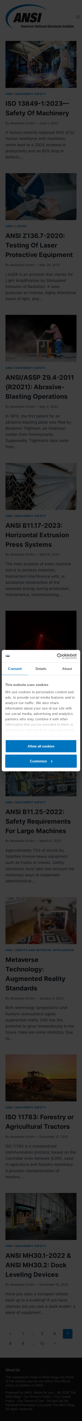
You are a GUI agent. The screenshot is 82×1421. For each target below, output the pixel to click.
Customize (38, 761)
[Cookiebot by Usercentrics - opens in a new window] (58, 656)
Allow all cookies (41, 746)
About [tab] (67, 669)
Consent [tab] (15, 669)
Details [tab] (41, 669)
